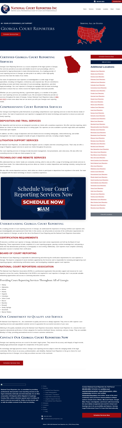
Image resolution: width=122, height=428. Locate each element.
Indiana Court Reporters (97, 107)
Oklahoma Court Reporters (98, 168)
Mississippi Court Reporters (98, 135)
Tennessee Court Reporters (98, 185)
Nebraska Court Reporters (98, 143)
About (112, 9)
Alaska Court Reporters (97, 73)
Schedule (98, 9)
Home (84, 9)
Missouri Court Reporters (98, 138)
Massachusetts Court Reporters (99, 127)
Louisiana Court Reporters (98, 118)
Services (91, 9)
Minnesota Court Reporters (98, 132)
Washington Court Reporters (98, 199)
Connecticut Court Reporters (99, 87)
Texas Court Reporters (97, 188)
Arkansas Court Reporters (98, 79)
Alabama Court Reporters (98, 71)
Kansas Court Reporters (97, 113)
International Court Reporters (53, 401)
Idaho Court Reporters (97, 101)
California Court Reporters (98, 82)
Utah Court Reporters (97, 191)
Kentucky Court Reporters (98, 115)
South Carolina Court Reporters (99, 180)
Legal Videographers (51, 392)
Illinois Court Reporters (97, 104)
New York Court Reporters (98, 157)
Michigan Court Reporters (98, 129)
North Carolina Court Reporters (99, 160)
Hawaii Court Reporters (97, 99)
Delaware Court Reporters (98, 90)
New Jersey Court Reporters (98, 152)
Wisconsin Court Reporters (98, 205)
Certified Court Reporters (52, 390)
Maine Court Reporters (97, 121)
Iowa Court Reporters (97, 110)
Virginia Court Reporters (97, 196)
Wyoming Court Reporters (98, 208)
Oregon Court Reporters (97, 171)
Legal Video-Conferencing (52, 396)
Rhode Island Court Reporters (99, 177)
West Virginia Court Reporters (99, 202)
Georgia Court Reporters (97, 96)
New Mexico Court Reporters (99, 154)
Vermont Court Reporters (98, 194)
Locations (105, 9)
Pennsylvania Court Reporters (99, 174)
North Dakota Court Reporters (99, 163)
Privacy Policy (75, 424)
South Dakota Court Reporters (99, 182)
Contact (118, 9)
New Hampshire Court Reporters (100, 149)
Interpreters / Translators (52, 394)
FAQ (46, 411)
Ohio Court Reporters (97, 166)
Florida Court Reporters (97, 93)
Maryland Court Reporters (98, 124)
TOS (70, 424)
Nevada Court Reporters (97, 146)
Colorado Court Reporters (98, 85)
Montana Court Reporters (98, 141)
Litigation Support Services (52, 398)
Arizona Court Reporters (97, 76)
